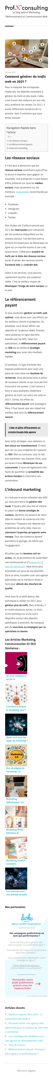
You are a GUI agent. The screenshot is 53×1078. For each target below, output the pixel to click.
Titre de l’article (17, 1045)
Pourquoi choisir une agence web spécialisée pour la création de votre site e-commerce (26, 1027)
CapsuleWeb (22, 192)
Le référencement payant (20, 144)
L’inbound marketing (18, 148)
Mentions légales (26, 1071)
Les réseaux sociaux (18, 140)
